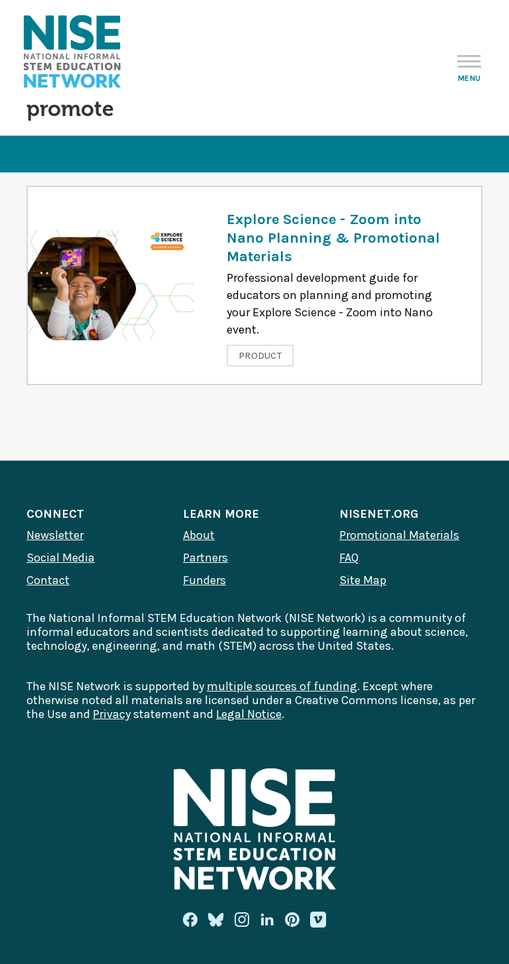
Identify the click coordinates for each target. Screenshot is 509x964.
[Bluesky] (216, 920)
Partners (205, 557)
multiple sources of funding (282, 686)
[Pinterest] (292, 920)
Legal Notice (249, 714)
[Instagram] (242, 920)
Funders (204, 580)
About (199, 535)
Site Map (362, 580)
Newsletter (55, 535)
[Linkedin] (267, 920)
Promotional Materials (399, 535)
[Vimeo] (318, 920)
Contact (48, 580)
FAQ (349, 557)
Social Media (61, 557)
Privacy (112, 714)
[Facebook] (190, 920)
